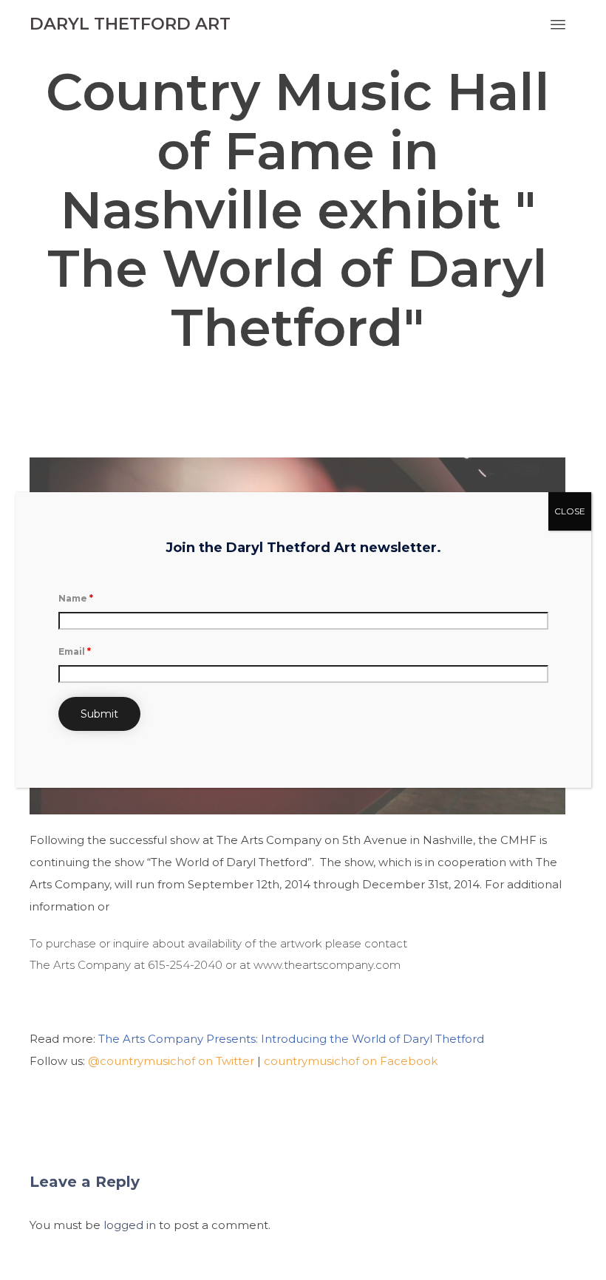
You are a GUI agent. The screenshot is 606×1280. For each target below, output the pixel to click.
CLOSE (569, 511)
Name (75, 598)
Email (74, 651)
